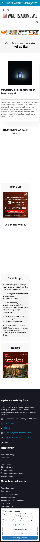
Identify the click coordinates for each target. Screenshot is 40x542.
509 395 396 (9, 423)
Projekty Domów (7, 470)
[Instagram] (8, 9)
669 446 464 (8, 428)
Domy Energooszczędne (10, 461)
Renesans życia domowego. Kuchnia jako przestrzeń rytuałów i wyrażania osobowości (15, 287)
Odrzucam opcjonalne (20, 529)
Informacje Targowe (8, 497)
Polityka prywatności (8, 525)
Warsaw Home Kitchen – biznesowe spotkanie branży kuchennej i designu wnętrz (13, 319)
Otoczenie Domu (7, 467)
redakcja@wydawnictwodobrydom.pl (17, 433)
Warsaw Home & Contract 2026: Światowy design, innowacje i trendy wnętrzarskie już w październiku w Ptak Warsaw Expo (15, 330)
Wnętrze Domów (7, 476)
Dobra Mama (5, 458)
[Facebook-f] (3, 9)
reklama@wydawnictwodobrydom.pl (17, 437)
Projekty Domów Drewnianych (12, 473)
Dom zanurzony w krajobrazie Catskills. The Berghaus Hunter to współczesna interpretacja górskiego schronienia (15, 307)
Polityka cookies (21, 525)
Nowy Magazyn (6, 464)
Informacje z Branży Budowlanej (12, 500)
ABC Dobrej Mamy (7, 455)
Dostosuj (20, 533)
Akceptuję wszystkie (20, 538)
